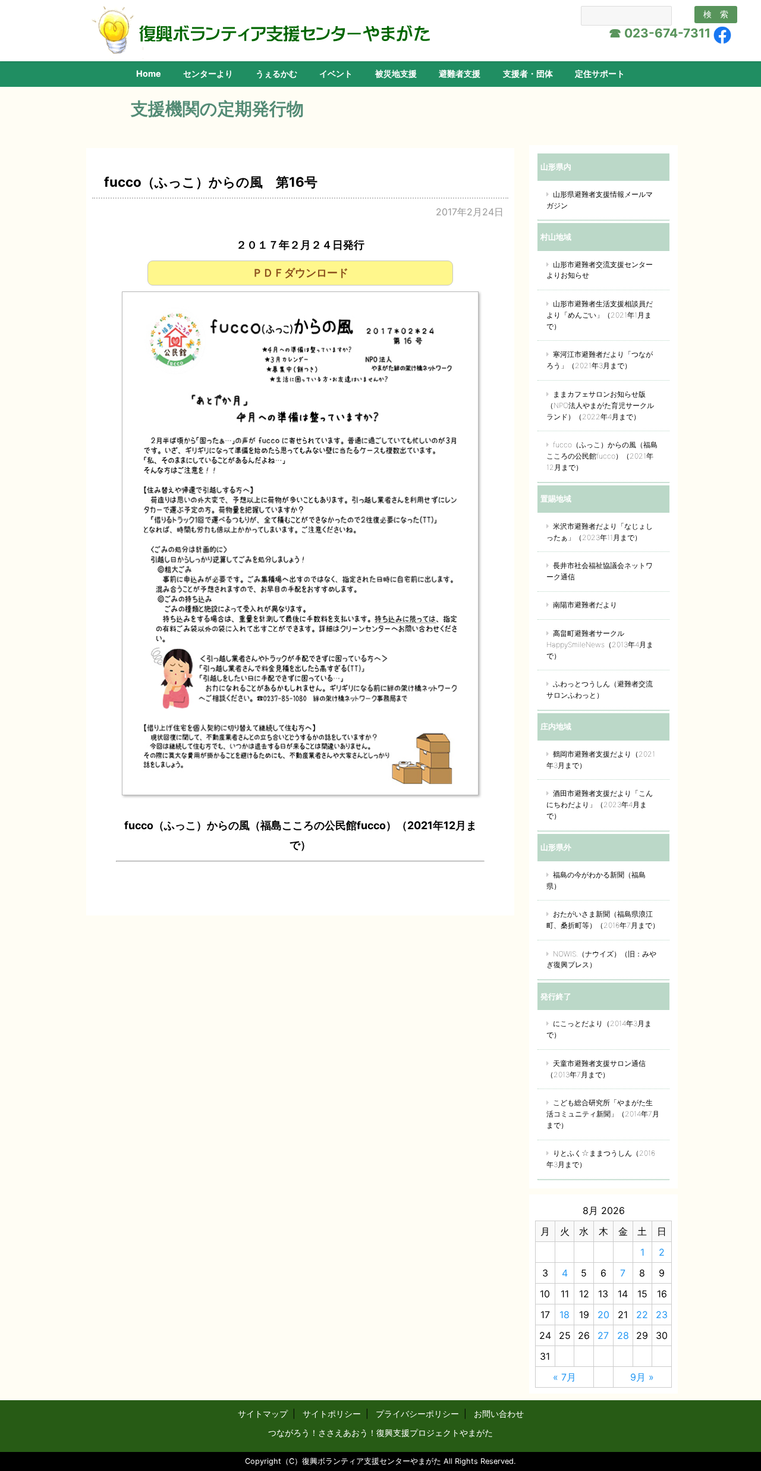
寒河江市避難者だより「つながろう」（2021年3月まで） (599, 360)
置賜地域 (555, 498)
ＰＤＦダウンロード (300, 272)
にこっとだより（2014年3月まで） (599, 1029)
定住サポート (600, 73)
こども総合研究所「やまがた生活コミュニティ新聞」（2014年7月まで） (602, 1114)
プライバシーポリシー (417, 1414)
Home (148, 73)
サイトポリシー (332, 1414)
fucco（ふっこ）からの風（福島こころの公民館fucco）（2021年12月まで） (602, 456)
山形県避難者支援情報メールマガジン (599, 200)
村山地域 (555, 236)
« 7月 (564, 1377)
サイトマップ (263, 1414)
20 (603, 1315)
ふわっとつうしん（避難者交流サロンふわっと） (599, 689)
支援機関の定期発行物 (217, 108)
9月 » (642, 1377)
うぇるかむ (276, 73)
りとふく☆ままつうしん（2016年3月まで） (600, 1159)
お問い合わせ (499, 1414)
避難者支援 (459, 73)
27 (603, 1335)
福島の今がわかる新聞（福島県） (596, 880)
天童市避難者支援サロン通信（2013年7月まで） (596, 1069)
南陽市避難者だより (585, 604)
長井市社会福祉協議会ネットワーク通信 (599, 571)
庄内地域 (555, 726)
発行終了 (555, 996)
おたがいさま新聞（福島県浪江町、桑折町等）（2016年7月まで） (602, 919)
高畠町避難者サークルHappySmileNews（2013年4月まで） (599, 644)
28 (623, 1335)
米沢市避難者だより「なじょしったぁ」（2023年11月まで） (599, 532)
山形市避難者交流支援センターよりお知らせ (599, 270)
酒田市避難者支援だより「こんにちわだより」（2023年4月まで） (599, 804)
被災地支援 (396, 73)
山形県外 (555, 847)
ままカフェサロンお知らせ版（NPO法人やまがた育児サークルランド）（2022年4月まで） (600, 405)
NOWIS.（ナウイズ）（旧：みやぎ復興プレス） (601, 959)
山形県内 (555, 166)
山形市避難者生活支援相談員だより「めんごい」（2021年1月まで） (599, 315)
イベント (336, 73)
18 (564, 1315)
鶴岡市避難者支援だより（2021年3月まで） (600, 759)
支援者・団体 (528, 73)
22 (642, 1315)
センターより (208, 73)
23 (662, 1315)
